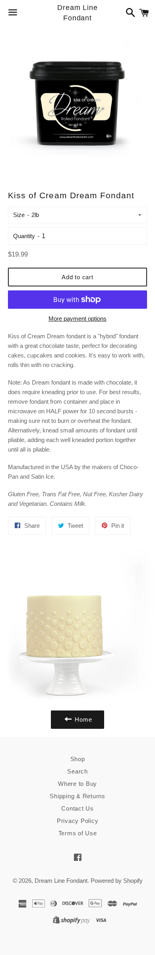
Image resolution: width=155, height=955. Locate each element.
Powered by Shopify (117, 880)
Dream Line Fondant (77, 13)
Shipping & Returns (77, 796)
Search (77, 771)
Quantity (24, 236)
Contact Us (77, 808)
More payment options (77, 318)
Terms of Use (77, 833)
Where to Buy (77, 783)
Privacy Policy (78, 820)
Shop (77, 759)
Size (19, 214)
